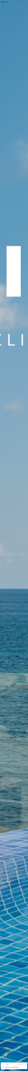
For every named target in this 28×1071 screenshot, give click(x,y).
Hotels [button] (7, 1064)
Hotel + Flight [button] (20, 1063)
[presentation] (22, 1)
